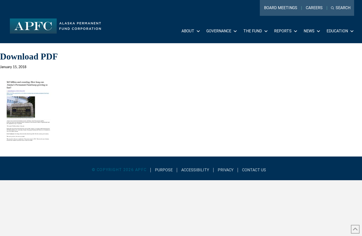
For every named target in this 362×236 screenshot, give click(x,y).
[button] (340, 8)
